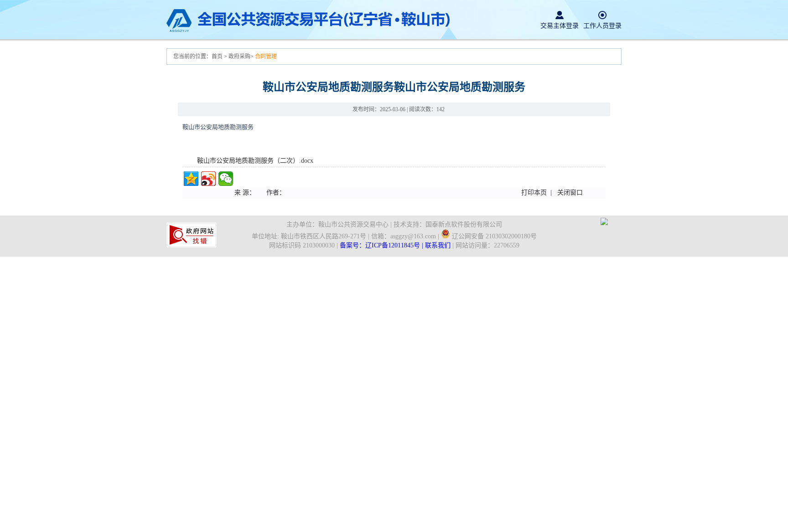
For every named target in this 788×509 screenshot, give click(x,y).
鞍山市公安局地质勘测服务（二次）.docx (255, 160)
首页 (218, 56)
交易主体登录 (559, 25)
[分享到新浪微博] (208, 178)
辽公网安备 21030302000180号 (493, 236)
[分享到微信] (225, 178)
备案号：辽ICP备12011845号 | (382, 245)
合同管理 (266, 56)
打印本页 (534, 192)
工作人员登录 (602, 25)
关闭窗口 (570, 192)
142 (440, 109)
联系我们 (438, 245)
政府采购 (239, 56)
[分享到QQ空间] (191, 178)
